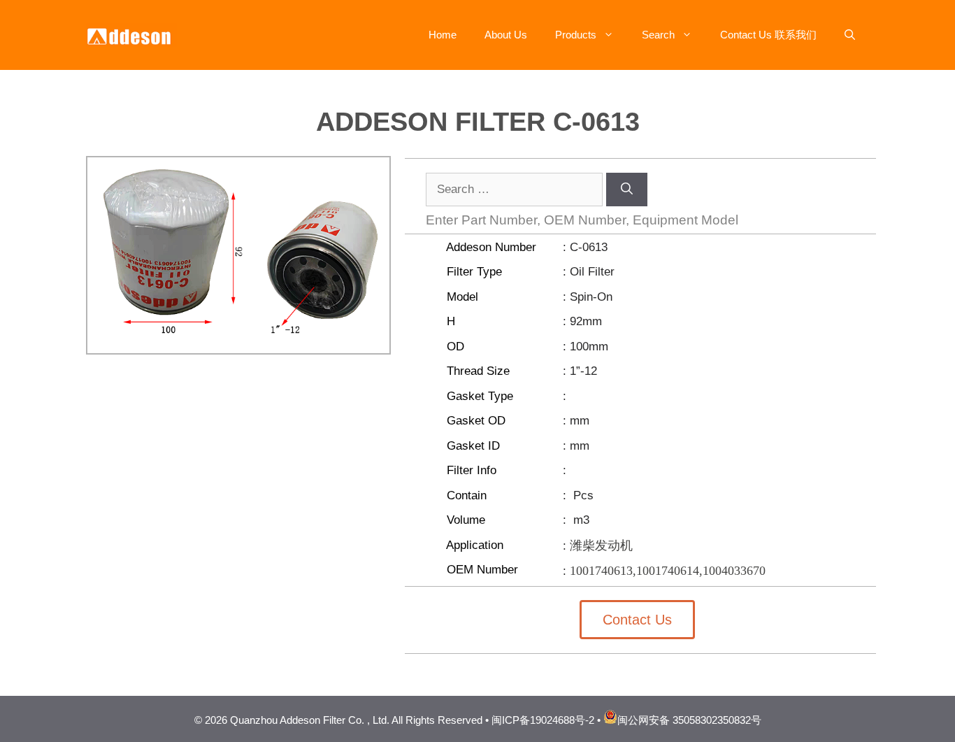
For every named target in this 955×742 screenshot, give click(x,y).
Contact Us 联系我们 (768, 35)
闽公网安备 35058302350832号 (689, 720)
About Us (505, 35)
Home (443, 35)
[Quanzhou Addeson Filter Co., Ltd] (131, 34)
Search (658, 35)
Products (575, 35)
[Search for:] (516, 189)
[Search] (626, 189)
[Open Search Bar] (850, 35)
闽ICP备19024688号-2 (542, 720)
